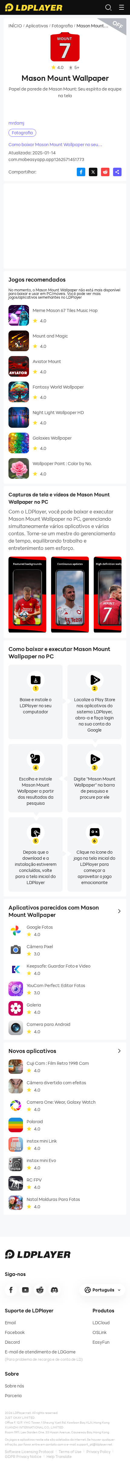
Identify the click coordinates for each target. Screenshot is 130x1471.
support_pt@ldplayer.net (94, 1444)
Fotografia (62, 26)
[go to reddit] (40, 1290)
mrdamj (16, 123)
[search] (108, 7)
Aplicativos (37, 26)
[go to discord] (54, 1290)
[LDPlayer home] (33, 7)
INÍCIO (15, 26)
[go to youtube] (25, 1290)
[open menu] (121, 7)
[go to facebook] (11, 1290)
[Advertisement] (65, 226)
